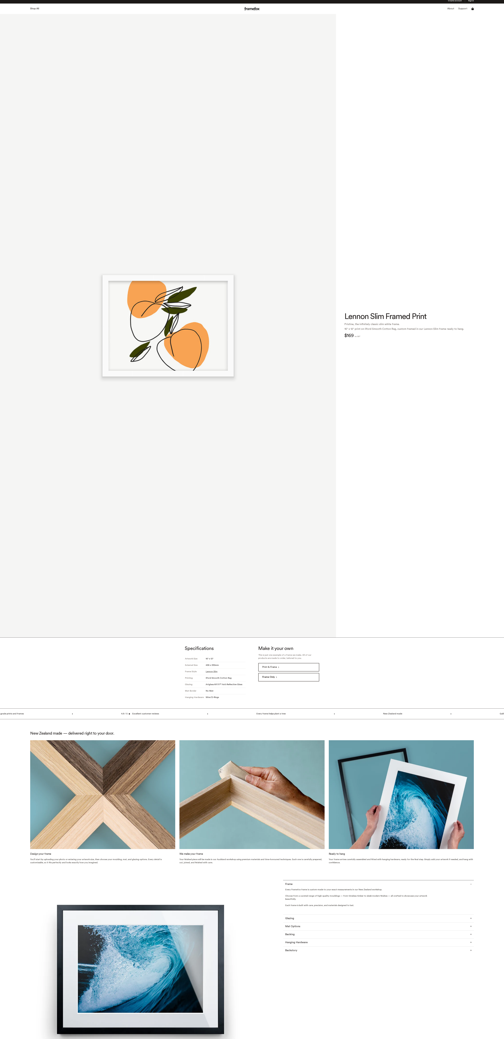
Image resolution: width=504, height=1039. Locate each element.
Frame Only (268, 679)
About (450, 10)
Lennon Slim (211, 673)
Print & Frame (269, 669)
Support (462, 10)
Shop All (34, 10)
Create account (455, 3)
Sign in (471, 3)
